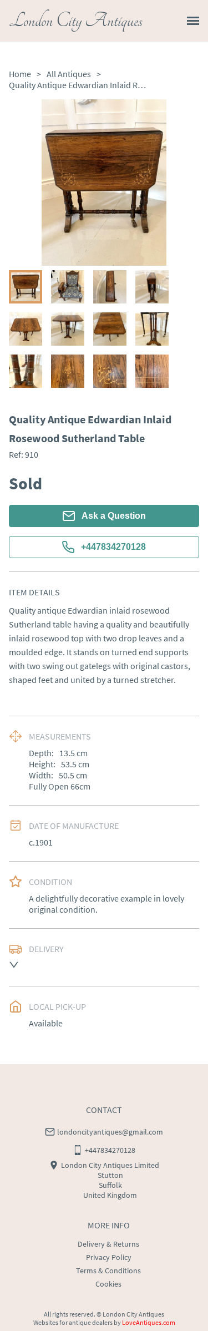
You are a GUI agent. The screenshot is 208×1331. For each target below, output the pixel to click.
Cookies (108, 1284)
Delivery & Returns (108, 1244)
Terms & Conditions (108, 1271)
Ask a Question (114, 515)
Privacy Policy (108, 1257)
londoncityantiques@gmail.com (110, 1132)
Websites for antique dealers (73, 1322)
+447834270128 (113, 546)
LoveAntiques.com (148, 1322)
